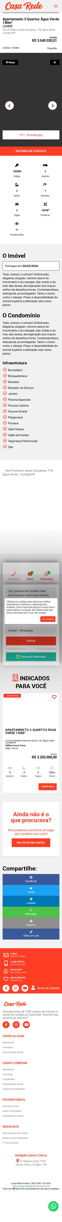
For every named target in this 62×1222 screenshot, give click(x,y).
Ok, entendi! (48, 619)
